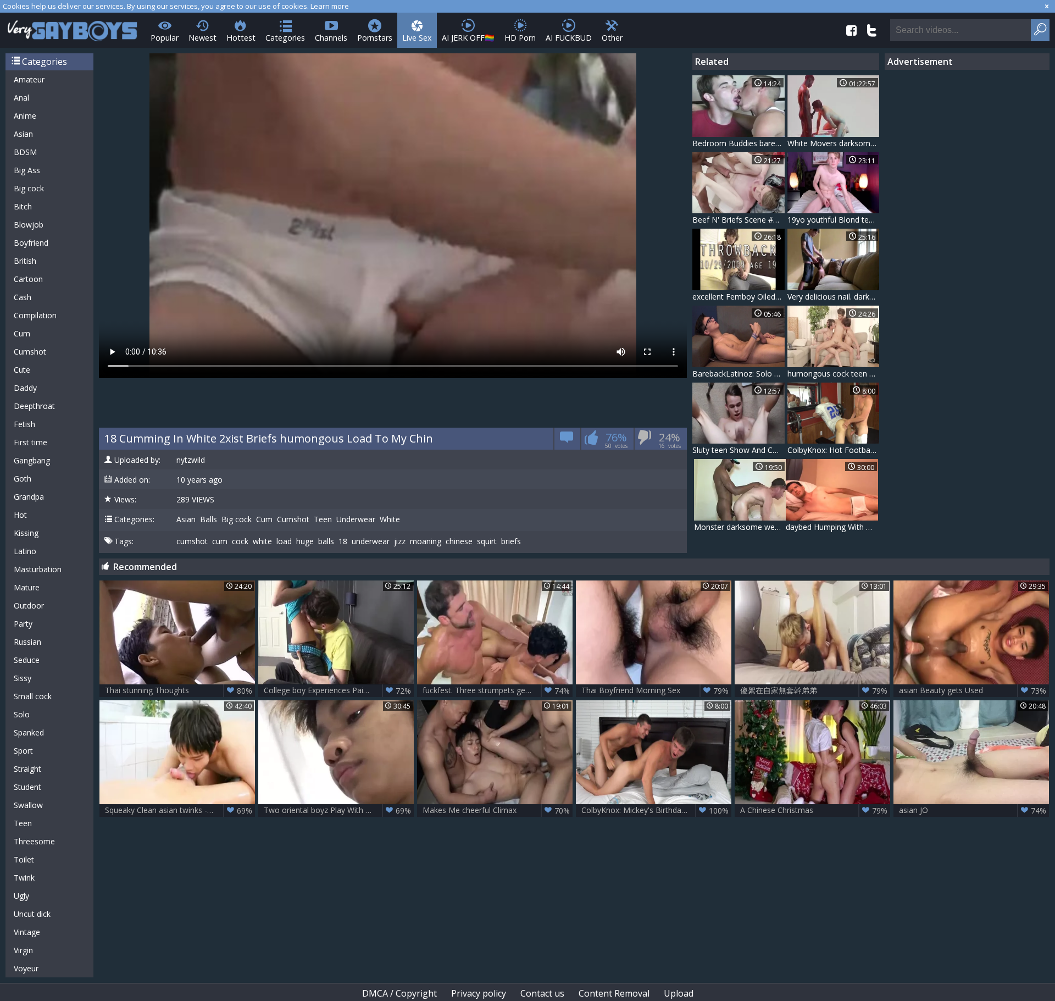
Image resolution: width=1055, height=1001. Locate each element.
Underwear (355, 519)
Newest (202, 37)
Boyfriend (31, 242)
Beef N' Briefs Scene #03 (737, 219)
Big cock (29, 188)
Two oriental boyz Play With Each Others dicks (339, 810)
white (262, 541)
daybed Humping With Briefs (832, 527)
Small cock (33, 696)
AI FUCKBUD (569, 37)
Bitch (23, 206)
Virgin (23, 950)
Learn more (329, 6)
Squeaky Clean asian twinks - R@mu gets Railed (180, 810)
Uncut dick (32, 914)
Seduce (27, 660)
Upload (678, 993)
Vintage (27, 932)
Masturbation (38, 569)
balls (326, 541)
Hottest (241, 37)
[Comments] (566, 441)
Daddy (25, 388)
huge (305, 541)
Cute (22, 369)
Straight (27, 769)
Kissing (26, 533)
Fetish (24, 424)
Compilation (35, 315)
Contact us (542, 993)
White (390, 519)
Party (23, 623)
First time (30, 442)
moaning (425, 541)
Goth (22, 478)
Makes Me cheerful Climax (496, 810)
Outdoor (29, 605)
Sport (23, 750)
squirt (487, 541)
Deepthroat (34, 406)
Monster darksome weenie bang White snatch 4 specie (740, 527)
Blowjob (28, 224)
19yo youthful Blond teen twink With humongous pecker (833, 219)
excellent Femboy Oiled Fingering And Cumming (738, 296)
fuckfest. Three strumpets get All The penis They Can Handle (498, 690)
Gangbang (32, 460)
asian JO (972, 810)
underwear (371, 541)
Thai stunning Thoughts (178, 690)
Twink (24, 877)
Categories (285, 37)
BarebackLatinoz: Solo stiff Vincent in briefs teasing (738, 373)
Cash (22, 297)
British (25, 261)
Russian (27, 642)
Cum (22, 333)
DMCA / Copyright (399, 993)
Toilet (24, 859)
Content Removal (614, 993)
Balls (208, 519)
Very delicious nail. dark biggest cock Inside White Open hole (833, 296)
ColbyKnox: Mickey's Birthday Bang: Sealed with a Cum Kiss (656, 810)
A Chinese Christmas (813, 810)
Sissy (22, 678)
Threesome (34, 841)
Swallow (28, 805)
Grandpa (29, 496)
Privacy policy (478, 993)
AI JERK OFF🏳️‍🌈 (468, 37)
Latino (25, 551)
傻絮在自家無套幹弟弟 (813, 690)
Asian (23, 134)
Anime (25, 115)
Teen (23, 823)
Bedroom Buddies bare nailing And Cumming (738, 143)
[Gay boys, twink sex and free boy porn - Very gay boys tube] (73, 27)
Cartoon (28, 279)
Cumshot (30, 351)
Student (27, 787)
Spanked (29, 732)
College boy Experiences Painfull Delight (337, 690)
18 (342, 541)
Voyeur (26, 968)
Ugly (21, 896)
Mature (27, 587)
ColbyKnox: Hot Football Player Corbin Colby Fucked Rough (833, 450)
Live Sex (417, 37)
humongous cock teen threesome (833, 373)
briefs (511, 541)
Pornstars (374, 37)
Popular (165, 37)
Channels (331, 37)
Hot (20, 515)
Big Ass (27, 170)
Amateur (29, 79)
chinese (459, 541)
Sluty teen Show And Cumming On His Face (738, 450)
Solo (22, 714)
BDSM (25, 152)
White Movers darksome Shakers (833, 143)
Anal (21, 97)
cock (240, 541)
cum (219, 541)
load (284, 541)
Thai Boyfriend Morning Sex (655, 690)
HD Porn (520, 37)
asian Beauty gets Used (972, 690)
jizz (400, 541)
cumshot (192, 541)
